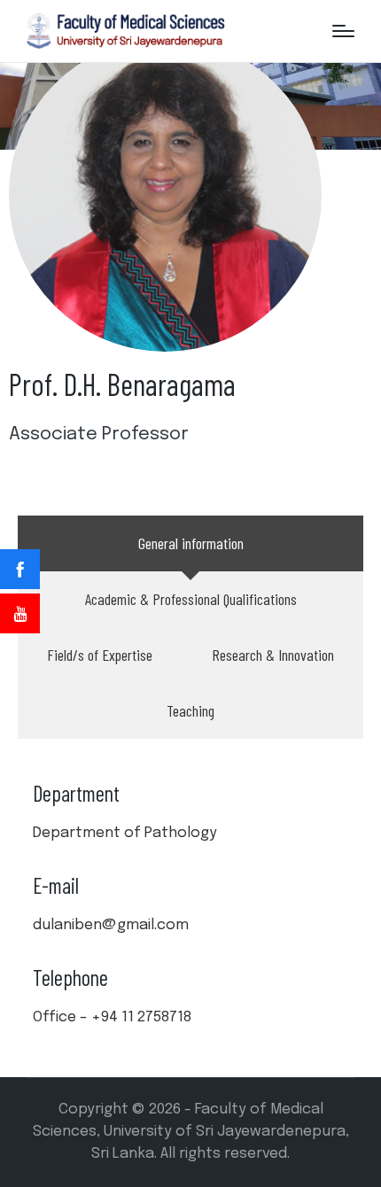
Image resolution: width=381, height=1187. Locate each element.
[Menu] (343, 31)
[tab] (190, 543)
